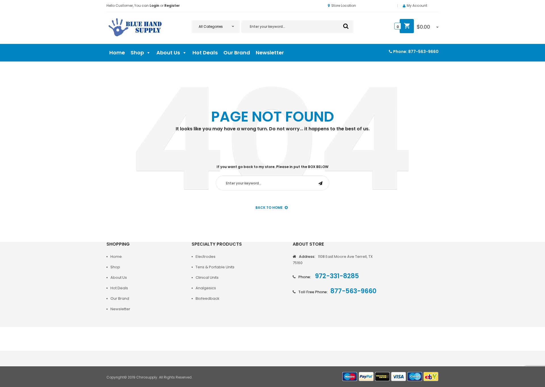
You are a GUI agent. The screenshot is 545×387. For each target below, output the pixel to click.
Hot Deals (205, 52)
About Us (168, 52)
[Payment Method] (350, 376)
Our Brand (236, 52)
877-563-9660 (423, 51)
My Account (417, 5)
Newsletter (270, 52)
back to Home (269, 207)
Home (117, 52)
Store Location (343, 5)
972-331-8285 (336, 276)
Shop (137, 52)
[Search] (346, 26)
